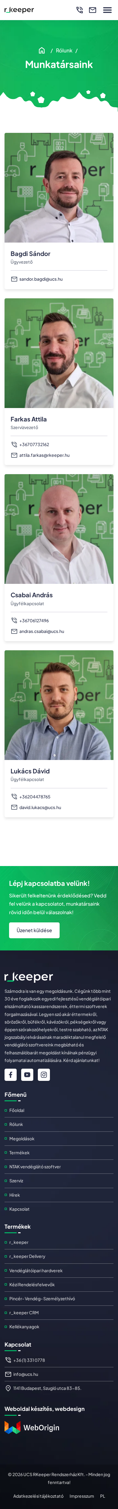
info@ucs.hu (25, 1374)
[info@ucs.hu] (90, 10)
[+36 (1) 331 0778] (77, 10)
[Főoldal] (43, 50)
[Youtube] (27, 1075)
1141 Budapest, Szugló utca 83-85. (47, 1388)
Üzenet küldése (34, 930)
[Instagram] (44, 1075)
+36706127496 (34, 620)
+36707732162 (34, 444)
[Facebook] (11, 1075)
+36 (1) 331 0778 (29, 1360)
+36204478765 (35, 796)
